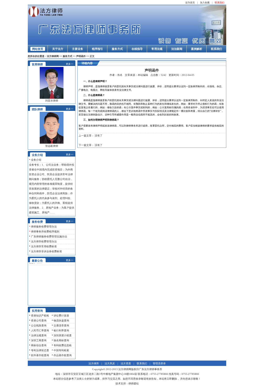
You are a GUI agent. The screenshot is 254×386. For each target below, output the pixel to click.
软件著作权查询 (40, 355)
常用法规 (157, 48)
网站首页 (37, 48)
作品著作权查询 (63, 355)
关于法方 (57, 48)
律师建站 (133, 383)
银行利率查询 (61, 330)
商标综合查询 (38, 345)
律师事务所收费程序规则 (45, 231)
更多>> (69, 64)
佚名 (119, 75)
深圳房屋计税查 (63, 335)
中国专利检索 (61, 350)
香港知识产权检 (40, 315)
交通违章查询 (61, 325)
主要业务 (77, 48)
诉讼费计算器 (61, 315)
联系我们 (219, 2)
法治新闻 (176, 48)
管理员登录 (159, 363)
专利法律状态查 (40, 350)
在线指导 (137, 48)
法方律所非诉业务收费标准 (46, 251)
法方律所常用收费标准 (44, 246)
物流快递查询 (61, 320)
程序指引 (97, 48)
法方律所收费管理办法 (44, 241)
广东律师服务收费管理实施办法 (49, 236)
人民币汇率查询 (40, 330)
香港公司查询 (38, 320)
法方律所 (94, 363)
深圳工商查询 (38, 340)
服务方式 (117, 48)
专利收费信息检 (63, 345)
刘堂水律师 (51, 100)
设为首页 (190, 2)
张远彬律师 (51, 145)
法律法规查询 (38, 335)
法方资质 (126, 363)
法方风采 (110, 363)
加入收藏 (205, 2)
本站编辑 (143, 75)
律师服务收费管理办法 (44, 226)
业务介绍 (36, 159)
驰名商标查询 (61, 340)
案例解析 (196, 48)
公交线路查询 (38, 325)
